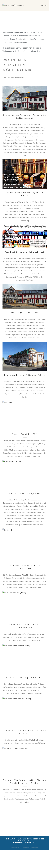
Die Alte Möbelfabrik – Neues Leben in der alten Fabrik (25, 839)
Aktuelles (7, 103)
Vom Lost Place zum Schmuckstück (24, 235)
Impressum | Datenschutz (24, 842)
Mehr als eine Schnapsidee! (24, 473)
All (5, 78)
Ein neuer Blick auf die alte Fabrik (24, 355)
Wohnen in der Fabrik (16, 78)
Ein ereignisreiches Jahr (25, 295)
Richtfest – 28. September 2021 (24, 658)
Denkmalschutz (16, 103)
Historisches (26, 103)
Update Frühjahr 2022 (24, 414)
